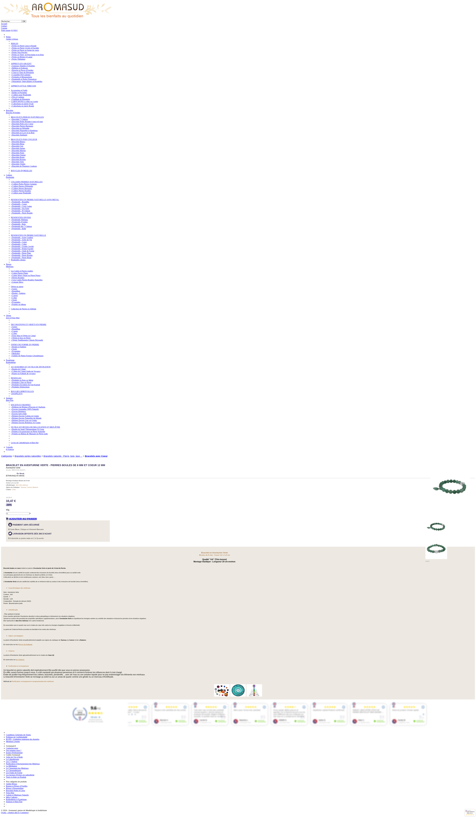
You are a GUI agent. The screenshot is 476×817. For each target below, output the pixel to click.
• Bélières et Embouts (19, 68)
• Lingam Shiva (17, 282)
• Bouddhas (15, 291)
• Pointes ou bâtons (18, 304)
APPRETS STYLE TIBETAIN (23, 86)
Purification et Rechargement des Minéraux (23, 764)
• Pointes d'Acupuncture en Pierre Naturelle (28, 431)
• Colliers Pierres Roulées (21, 191)
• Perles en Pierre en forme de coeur (25, 50)
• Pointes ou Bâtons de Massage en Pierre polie (29, 434)
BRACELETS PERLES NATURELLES (27, 117)
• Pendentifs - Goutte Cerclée (22, 246)
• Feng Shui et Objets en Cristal (23, 336)
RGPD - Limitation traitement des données (22, 739)
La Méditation (11, 766)
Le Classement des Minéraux (17, 768)
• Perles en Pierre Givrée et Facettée (25, 48)
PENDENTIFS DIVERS (21, 217)
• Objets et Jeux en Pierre (21, 338)
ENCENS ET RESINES (20, 405)
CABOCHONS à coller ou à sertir (24, 101)
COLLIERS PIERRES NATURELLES (27, 182)
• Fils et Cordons (17, 97)
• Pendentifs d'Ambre (19, 222)
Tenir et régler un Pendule (16, 777)
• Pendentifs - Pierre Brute (21, 258)
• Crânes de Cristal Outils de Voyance (25, 371)
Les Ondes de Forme (14, 773)
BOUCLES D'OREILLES (21, 171)
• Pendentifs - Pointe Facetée (22, 249)
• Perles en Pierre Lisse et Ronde (23, 46)
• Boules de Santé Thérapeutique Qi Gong (27, 429)
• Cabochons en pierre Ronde (22, 106)
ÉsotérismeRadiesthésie (11, 361)
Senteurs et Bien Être (14, 802)
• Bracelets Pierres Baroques (22, 126)
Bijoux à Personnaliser (15, 788)
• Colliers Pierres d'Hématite (22, 186)
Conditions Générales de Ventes (18, 735)
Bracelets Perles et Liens (15, 790)
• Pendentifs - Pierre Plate (21, 253)
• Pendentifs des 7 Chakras (21, 226)
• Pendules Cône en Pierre (21, 382)
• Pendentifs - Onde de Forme (22, 251)
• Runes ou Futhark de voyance (23, 374)
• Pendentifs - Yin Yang (20, 209)
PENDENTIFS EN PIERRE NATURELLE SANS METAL (35, 200)
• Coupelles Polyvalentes (20, 75)
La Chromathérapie (13, 770)
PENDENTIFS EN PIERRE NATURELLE (28, 235)
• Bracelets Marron (18, 151)
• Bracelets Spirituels (19, 135)
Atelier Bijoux (11, 784)
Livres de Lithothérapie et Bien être (25, 443)
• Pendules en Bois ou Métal (22, 380)
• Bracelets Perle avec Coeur (22, 124)
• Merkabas (15, 353)
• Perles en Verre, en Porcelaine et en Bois (27, 55)
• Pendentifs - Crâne (19, 244)
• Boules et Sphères (18, 347)
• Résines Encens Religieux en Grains (26, 423)
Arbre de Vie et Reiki (14, 757)
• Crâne (14, 298)
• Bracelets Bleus (17, 144)
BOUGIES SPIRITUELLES (22, 391)
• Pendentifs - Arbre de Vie (21, 240)
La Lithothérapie (12, 759)
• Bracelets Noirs (17, 153)
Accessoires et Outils (19, 90)
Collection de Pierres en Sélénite (23, 309)
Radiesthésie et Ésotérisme (16, 799)
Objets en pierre (17, 287)
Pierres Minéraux (10, 265)
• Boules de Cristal (18, 369)
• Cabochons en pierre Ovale (22, 104)
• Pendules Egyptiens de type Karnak (25, 385)
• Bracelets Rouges (18, 159)
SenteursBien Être (9, 399)
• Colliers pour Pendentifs (21, 95)
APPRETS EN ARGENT (21, 64)
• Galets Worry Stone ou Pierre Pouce (25, 275)
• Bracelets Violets (18, 164)
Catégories (6, 456)
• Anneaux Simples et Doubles (23, 66)
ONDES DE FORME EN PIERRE (25, 345)
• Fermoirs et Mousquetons (21, 77)
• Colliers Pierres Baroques (21, 188)
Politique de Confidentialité (16, 737)
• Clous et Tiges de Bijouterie (22, 72)
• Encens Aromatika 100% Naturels (25, 409)
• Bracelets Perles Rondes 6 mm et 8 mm (27, 122)
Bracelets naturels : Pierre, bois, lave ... (63, 456)
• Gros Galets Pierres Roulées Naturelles (27, 280)
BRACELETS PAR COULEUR (24, 139)
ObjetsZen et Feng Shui (12, 317)
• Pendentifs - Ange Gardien (22, 237)
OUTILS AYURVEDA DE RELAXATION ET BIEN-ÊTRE (35, 427)
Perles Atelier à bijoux (12, 38)
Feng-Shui (10, 793)
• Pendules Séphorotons (20, 387)
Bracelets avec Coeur (96, 456)
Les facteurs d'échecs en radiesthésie (20, 775)
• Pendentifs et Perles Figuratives (24, 79)
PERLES (14, 43)
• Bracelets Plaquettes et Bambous (24, 130)
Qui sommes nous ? (13, 750)
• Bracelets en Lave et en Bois (22, 133)
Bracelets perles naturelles (28, 456)
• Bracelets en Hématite (20, 128)
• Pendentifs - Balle (18, 229)
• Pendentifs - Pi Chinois (20, 211)
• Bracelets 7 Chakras (19, 119)
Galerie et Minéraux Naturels (17, 795)
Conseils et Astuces (10, 448)
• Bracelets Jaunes (18, 148)
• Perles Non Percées (19, 52)
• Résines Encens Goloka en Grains (25, 416)
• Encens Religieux (18, 411)
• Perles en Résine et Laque (21, 57)
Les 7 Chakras (11, 762)
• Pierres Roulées (17, 278)
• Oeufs (14, 300)
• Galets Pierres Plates (19, 273)
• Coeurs (14, 295)
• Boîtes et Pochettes (19, 93)
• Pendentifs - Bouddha (20, 202)
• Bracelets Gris (17, 146)
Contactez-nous (12, 748)
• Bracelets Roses (18, 157)
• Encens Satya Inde (19, 414)
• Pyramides (15, 302)
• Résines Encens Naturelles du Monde (26, 418)
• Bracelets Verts (17, 162)
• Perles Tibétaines (18, 59)
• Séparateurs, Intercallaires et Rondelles (26, 81)
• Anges (14, 289)
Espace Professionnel (14, 753)
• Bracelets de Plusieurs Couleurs (24, 166)
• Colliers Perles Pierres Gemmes (24, 184)
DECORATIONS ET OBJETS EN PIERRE (28, 324)
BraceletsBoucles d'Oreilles (13, 111)
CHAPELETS (16, 394)
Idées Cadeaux (11, 797)
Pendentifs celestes (18, 260)
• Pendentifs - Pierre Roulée (22, 213)
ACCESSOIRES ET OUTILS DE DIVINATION (31, 367)
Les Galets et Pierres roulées (22, 271)
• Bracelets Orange (18, 155)
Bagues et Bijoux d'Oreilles (16, 786)
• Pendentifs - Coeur (19, 204)
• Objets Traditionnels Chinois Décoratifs (27, 340)
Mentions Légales (13, 741)
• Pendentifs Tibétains (19, 220)
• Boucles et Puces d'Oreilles (22, 70)
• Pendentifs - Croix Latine (21, 206)
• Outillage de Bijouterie (20, 99)
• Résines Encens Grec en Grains (24, 420)
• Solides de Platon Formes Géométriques (27, 356)
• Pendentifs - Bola (18, 224)
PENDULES (16, 378)
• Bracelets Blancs (18, 142)
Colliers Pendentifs (10, 176)
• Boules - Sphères (18, 293)
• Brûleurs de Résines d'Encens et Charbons (28, 407)
